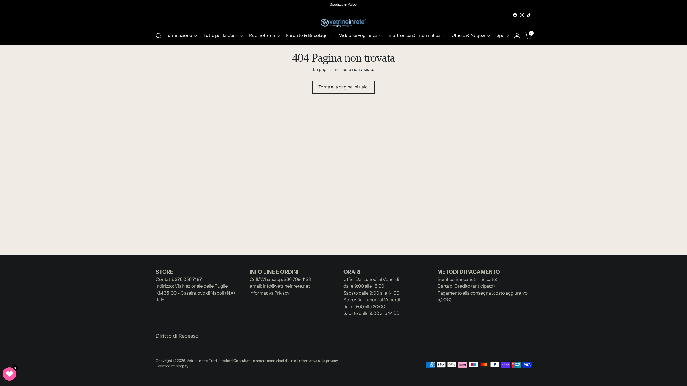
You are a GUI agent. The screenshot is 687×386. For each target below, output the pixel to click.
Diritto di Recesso (177, 336)
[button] (9, 374)
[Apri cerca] (158, 35)
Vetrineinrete (197, 360)
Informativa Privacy (270, 293)
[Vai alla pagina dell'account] (517, 35)
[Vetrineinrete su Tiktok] (529, 15)
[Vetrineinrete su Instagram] (522, 15)
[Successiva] (507, 36)
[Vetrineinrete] (343, 23)
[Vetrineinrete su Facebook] (515, 15)
